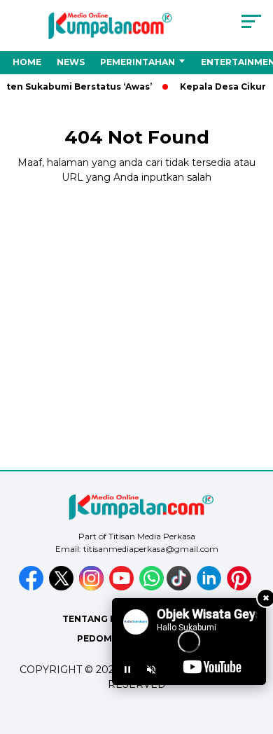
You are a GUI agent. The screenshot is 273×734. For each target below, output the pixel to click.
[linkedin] (210, 587)
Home (27, 62)
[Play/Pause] (127, 669)
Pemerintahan (137, 62)
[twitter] (62, 587)
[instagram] (92, 587)
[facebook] (32, 587)
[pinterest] (240, 587)
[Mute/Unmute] (151, 669)
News (71, 62)
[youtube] (122, 587)
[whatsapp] (151, 587)
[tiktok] (180, 587)
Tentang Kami (98, 619)
